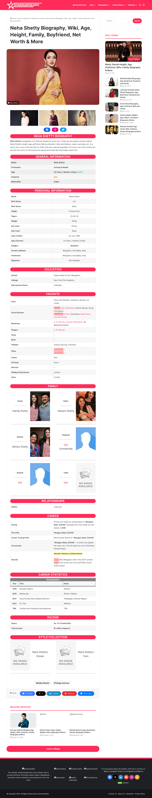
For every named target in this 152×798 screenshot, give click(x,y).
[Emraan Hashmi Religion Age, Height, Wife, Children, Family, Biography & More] (23, 720)
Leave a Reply (53, 749)
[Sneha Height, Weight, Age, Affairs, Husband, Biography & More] (111, 118)
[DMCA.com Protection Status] (123, 783)
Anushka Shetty (60, 317)
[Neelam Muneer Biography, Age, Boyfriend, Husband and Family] (91, 772)
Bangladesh (103, 5)
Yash (63, 308)
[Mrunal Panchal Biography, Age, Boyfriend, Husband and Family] (91, 780)
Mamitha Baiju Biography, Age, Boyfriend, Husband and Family (130, 80)
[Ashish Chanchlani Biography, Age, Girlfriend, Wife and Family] (76, 780)
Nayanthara (85, 314)
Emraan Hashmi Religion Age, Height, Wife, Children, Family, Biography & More (22, 732)
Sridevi (67, 314)
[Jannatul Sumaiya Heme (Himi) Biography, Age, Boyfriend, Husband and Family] (111, 93)
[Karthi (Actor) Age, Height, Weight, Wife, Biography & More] (53, 720)
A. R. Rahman (59, 322)
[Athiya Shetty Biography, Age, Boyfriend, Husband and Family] (61, 772)
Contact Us (113, 794)
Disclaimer (130, 794)
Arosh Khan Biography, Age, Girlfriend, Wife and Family (130, 106)
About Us (121, 794)
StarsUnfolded (43, 794)
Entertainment (80, 5)
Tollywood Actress (38, 18)
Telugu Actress (62, 683)
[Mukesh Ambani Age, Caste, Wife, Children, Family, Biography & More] (111, 129)
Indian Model (43, 683)
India (92, 5)
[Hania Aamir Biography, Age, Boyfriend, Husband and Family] (61, 780)
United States (117, 5)
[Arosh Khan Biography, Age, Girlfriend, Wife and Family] (111, 107)
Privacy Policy (140, 794)
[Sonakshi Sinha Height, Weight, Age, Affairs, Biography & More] (76, 772)
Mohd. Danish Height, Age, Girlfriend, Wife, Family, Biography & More (122, 67)
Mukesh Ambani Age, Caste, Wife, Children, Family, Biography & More (130, 128)
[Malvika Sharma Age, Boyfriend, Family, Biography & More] (83, 720)
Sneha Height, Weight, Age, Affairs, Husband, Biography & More (129, 117)
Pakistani (131, 5)
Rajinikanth (70, 308)
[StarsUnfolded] (24, 5)
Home (14, 18)
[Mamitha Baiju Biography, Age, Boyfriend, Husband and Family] (111, 81)
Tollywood (26, 18)
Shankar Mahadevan (74, 322)
